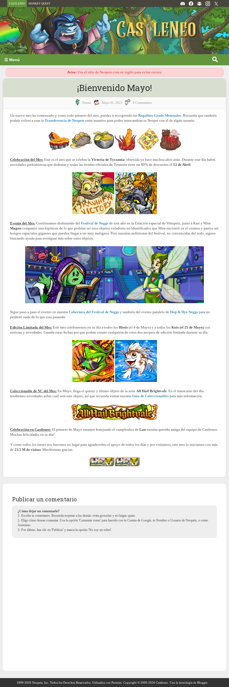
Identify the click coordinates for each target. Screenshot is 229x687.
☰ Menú (12, 60)
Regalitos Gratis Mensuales (159, 115)
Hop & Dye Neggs (184, 312)
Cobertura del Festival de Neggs (94, 312)
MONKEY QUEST (39, 3)
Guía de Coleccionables (150, 396)
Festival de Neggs (94, 223)
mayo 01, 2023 (112, 103)
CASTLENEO (17, 3)
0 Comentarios (142, 103)
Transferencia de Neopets (64, 120)
